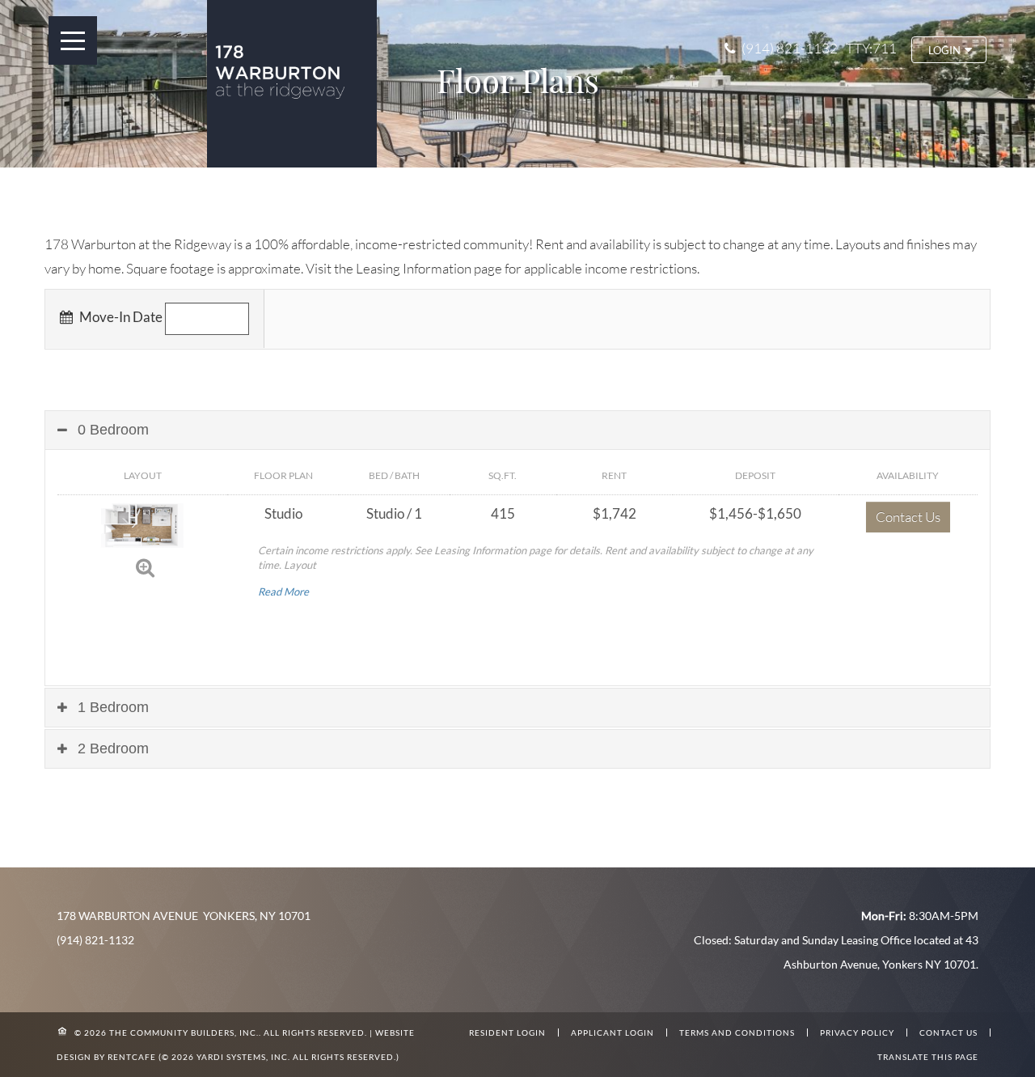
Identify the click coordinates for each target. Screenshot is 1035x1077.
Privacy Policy (857, 1032)
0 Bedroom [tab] (111, 430)
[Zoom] (145, 566)
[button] (948, 49)
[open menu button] (73, 40)
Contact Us (908, 516)
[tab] (517, 430)
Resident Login (507, 1032)
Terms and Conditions (737, 1032)
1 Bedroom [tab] (111, 707)
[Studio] (142, 523)
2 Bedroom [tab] (111, 748)
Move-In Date (120, 316)
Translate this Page (927, 1056)
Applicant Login (612, 1032)
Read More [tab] (283, 591)
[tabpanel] (517, 589)
